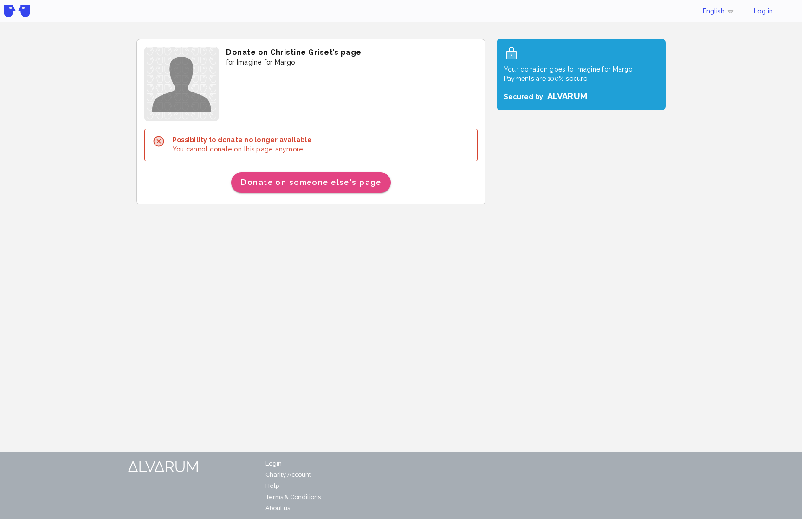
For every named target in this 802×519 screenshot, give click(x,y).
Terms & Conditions (293, 496)
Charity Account (288, 474)
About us (277, 508)
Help (272, 485)
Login (273, 463)
